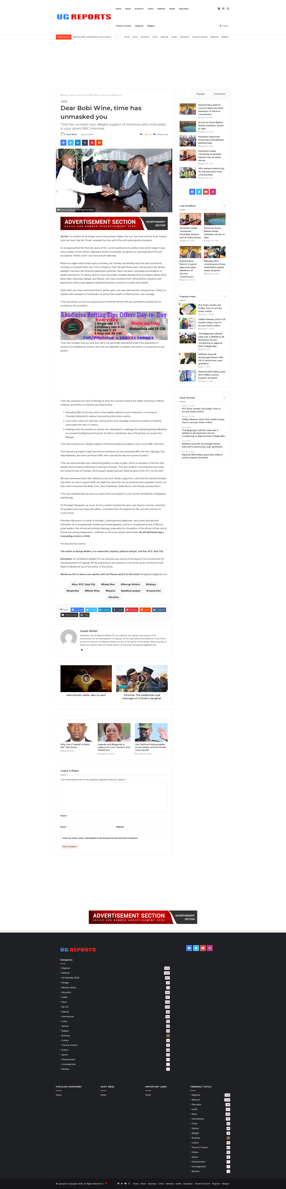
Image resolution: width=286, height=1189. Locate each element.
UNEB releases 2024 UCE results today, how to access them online (212, 322)
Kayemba (73, 590)
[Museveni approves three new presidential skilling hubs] (188, 140)
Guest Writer (71, 134)
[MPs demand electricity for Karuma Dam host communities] (188, 172)
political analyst (131, 590)
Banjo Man (109, 584)
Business (139, 8)
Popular (200, 93)
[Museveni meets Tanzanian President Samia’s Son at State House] (188, 155)
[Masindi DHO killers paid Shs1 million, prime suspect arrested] (188, 375)
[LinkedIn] (78, 143)
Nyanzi (111, 590)
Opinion (65, 1026)
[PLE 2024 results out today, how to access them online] (188, 309)
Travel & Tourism (123, 26)
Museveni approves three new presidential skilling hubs (210, 139)
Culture (65, 1040)
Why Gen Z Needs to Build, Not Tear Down (75, 746)
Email (63, 827)
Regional (139, 26)
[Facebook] (63, 143)
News (128, 8)
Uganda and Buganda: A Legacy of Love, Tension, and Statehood (114, 747)
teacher (114, 597)
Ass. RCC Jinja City (84, 584)
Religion (151, 26)
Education (184, 8)
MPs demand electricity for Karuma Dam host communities (211, 171)
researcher (154, 590)
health (172, 8)
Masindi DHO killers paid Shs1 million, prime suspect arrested (211, 374)
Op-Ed (80, 95)
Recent (183, 93)
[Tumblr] (85, 143)
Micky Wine (93, 590)
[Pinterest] (92, 143)
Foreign (65, 982)
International (68, 1016)
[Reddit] (99, 143)
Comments (219, 93)
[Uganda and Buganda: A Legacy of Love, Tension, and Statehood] (114, 732)
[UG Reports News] (85, 17)
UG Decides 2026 (70, 977)
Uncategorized (69, 1064)
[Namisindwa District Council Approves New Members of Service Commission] (188, 109)
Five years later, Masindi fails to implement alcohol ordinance (101, 37)
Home (118, 8)
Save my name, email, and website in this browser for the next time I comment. (100, 838)
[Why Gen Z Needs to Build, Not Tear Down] (76, 732)
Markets (65, 1069)
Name (64, 815)
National (161, 8)
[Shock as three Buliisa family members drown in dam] (188, 126)
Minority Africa (69, 987)
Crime (150, 8)
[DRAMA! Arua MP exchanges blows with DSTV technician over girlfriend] (188, 358)
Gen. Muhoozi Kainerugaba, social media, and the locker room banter (150, 747)
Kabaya (151, 584)
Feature (65, 1011)
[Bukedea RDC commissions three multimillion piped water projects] (215, 252)
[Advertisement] (143, 63)
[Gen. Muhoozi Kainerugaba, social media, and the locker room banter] (151, 732)
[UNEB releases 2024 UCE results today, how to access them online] (188, 323)
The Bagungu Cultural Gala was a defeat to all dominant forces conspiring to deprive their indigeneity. (211, 340)
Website (120, 827)
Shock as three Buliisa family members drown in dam (211, 125)
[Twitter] (71, 143)
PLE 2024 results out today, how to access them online (210, 308)
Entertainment (68, 1059)
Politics (65, 1050)
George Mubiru (131, 584)
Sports (65, 1054)
